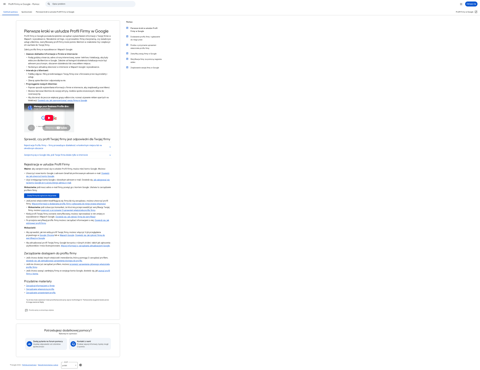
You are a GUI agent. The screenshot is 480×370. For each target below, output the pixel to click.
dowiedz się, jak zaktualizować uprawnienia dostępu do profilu (54, 261)
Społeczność (27, 12)
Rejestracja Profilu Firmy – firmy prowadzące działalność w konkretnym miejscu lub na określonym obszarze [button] (63, 147)
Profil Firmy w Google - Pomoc (24, 4)
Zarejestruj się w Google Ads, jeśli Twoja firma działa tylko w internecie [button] (56, 155)
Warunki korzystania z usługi (48, 365)
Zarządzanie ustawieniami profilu (41, 293)
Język (66, 362)
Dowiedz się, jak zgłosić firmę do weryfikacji (75, 217)
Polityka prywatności (29, 365)
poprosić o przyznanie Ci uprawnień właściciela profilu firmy (68, 210)
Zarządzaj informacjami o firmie (40, 286)
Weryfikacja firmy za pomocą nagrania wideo (146, 60)
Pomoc (129, 22)
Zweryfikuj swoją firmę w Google (143, 54)
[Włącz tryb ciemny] (81, 365)
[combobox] (93, 4)
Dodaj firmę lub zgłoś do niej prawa (41, 195)
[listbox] (69, 365)
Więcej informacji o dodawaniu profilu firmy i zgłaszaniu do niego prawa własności (69, 204)
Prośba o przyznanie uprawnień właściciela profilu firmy (143, 46)
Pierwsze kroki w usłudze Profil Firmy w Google (55, 12)
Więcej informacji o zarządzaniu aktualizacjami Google (85, 246)
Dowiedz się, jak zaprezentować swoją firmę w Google (62, 100)
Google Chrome (47, 235)
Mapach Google (67, 235)
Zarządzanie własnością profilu (40, 289)
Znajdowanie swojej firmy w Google (144, 68)
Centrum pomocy (10, 12)
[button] (5, 4)
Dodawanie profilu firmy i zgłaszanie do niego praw (145, 38)
